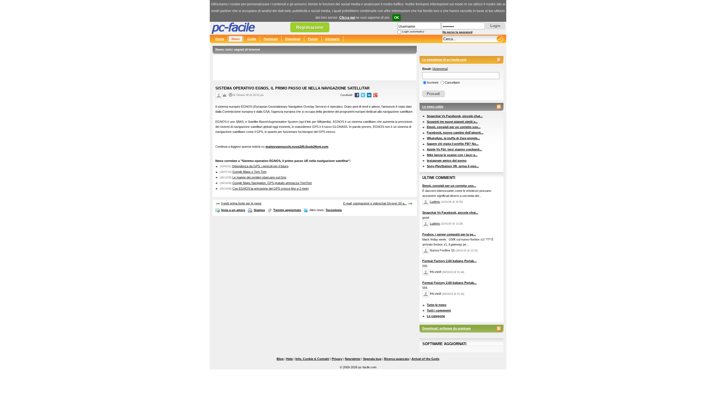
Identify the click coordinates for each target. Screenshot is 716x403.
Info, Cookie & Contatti (312, 358)
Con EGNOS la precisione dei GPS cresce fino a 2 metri (270, 188)
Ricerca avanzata (396, 358)
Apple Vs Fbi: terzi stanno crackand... (454, 149)
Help (289, 358)
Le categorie (436, 316)
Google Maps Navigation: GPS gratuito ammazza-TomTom (272, 183)
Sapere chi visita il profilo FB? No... (453, 143)
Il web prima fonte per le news (241, 203)
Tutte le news (436, 305)
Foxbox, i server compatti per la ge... (449, 234)
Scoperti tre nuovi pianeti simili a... (452, 121)
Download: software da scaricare (446, 328)
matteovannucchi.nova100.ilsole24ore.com (296, 146)
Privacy (337, 358)
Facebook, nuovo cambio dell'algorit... (455, 132)
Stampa (259, 210)
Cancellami (452, 82)
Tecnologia (334, 210)
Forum (313, 39)
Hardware (271, 39)
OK (396, 18)
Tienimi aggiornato (287, 210)
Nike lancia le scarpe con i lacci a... (452, 155)
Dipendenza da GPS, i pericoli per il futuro (260, 166)
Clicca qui (347, 18)
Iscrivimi (432, 82)
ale (224, 95)
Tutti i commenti (439, 310)
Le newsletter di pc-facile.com (444, 59)
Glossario (332, 39)
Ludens (435, 201)
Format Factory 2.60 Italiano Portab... (449, 261)
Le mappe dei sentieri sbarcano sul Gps (259, 177)
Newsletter (353, 358)
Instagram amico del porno (447, 160)
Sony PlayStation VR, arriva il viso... (453, 166)
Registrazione (309, 27)
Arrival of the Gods (425, 358)
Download (292, 39)
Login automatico (413, 31)
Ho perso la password (457, 32)
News (236, 39)
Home (219, 39)
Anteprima (440, 68)
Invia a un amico (233, 210)
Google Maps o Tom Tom (249, 171)
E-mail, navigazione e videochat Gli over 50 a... (375, 203)
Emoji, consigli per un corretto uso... (454, 127)
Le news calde (432, 106)
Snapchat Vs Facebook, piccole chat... (455, 116)
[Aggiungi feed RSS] (499, 60)
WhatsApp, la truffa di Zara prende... (453, 138)
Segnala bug (372, 358)
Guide (251, 39)
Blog (280, 358)
